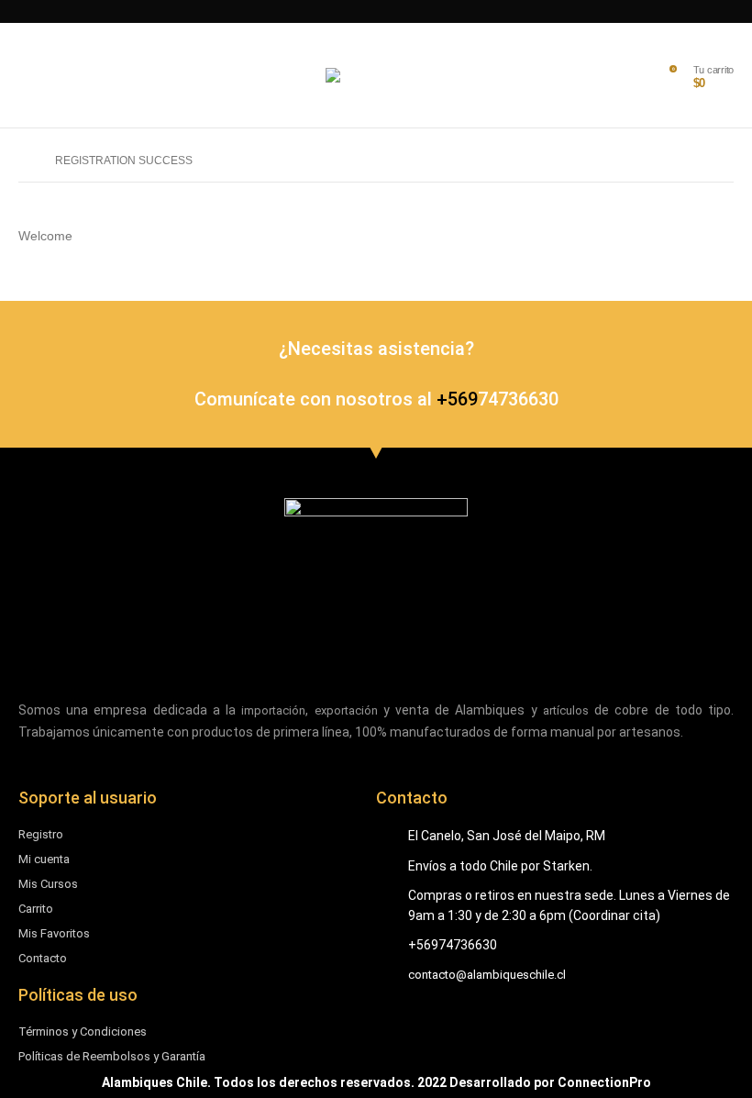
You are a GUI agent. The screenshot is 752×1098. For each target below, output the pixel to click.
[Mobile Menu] (32, 75)
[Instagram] (374, 11)
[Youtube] (339, 11)
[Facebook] (438, 11)
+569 (457, 399)
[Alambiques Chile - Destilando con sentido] (376, 75)
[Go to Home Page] (23, 160)
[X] (406, 11)
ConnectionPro (604, 1082)
